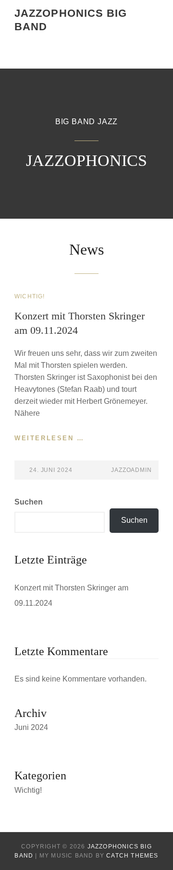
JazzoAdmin (131, 470)
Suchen (28, 502)
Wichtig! (29, 296)
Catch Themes (132, 855)
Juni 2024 (31, 727)
